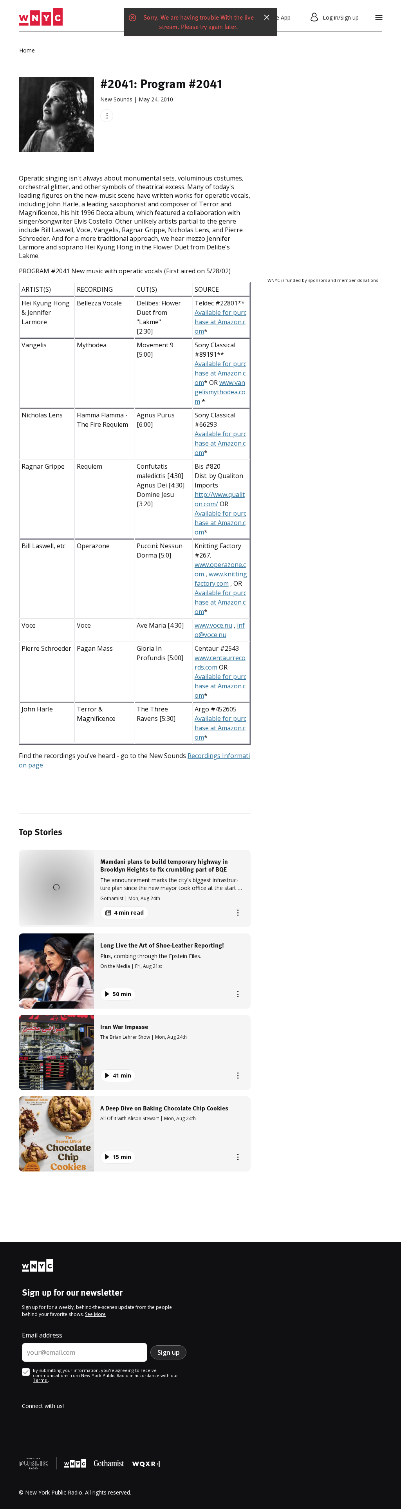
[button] (135, 888)
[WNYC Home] (41, 17)
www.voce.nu (213, 625)
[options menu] (106, 115)
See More (95, 1314)
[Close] (266, 17)
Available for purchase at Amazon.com (220, 322)
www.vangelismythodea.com (220, 392)
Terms (40, 1380)
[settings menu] (378, 17)
